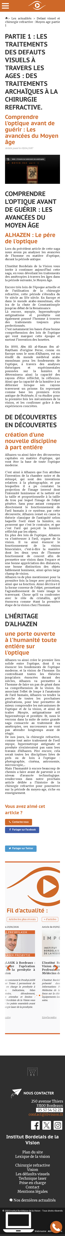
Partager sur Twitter (22, 848)
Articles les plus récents (22, 919)
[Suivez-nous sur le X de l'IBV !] (46, 1128)
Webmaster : (41, 1231)
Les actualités (21, 18)
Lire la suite (38, 1017)
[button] (58, 975)
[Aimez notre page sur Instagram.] (58, 1128)
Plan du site (32, 1152)
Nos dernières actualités (35, 1200)
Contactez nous (20, 822)
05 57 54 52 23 (49, 1110)
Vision (32, 1169)
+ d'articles (50, 919)
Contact (33, 1187)
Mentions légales (32, 1191)
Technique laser (32, 1178)
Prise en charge (32, 1183)
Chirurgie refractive (32, 1165)
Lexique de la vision (32, 1156)
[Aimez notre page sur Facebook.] (35, 1128)
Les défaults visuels (33, 1174)
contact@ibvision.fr (46, 1114)
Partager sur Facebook (24, 830)
